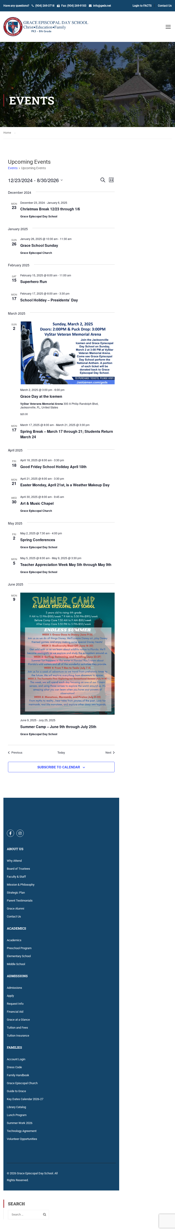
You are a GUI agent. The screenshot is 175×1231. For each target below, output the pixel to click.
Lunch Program (16, 1115)
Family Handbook (18, 1075)
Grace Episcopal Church (22, 1083)
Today (61, 752)
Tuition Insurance (18, 1035)
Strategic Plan (16, 892)
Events (13, 168)
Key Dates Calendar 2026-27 (25, 1099)
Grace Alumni (15, 908)
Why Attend (14, 860)
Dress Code (14, 1067)
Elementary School (19, 956)
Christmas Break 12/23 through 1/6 (50, 209)
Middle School (16, 964)
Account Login (16, 1059)
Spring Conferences (37, 539)
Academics (14, 940)
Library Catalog (16, 1107)
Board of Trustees (18, 868)
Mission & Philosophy (20, 884)
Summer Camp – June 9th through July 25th (58, 726)
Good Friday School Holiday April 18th (53, 466)
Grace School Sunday (39, 245)
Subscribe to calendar (58, 767)
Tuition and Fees (17, 1027)
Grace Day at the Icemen (41, 396)
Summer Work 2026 (19, 1123)
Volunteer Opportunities (22, 1139)
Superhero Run (33, 281)
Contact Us (165, 5)
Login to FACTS (142, 5)
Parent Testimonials (20, 900)
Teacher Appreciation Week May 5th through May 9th (65, 564)
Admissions (14, 987)
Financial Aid (15, 1011)
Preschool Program (19, 948)
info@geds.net (102, 5)
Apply (10, 995)
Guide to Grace (16, 1091)
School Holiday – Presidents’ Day (49, 300)
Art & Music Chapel (37, 503)
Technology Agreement (21, 1131)
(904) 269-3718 (44, 5)
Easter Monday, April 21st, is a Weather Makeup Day (65, 484)
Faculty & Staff (16, 876)
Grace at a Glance (18, 1019)
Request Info (15, 1003)
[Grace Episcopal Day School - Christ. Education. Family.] (49, 29)
